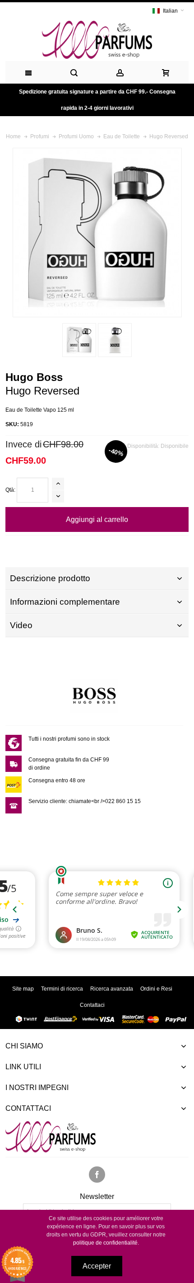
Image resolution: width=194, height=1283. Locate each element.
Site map (23, 989)
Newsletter (97, 1196)
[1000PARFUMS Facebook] (97, 1175)
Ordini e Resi (156, 989)
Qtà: (10, 490)
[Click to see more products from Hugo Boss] (94, 695)
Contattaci (92, 1005)
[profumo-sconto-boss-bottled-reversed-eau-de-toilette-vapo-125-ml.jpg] (79, 340)
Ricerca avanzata (111, 989)
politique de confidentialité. (106, 1243)
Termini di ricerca (62, 989)
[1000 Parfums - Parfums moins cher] (97, 40)
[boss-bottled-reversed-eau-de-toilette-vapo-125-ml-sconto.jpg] (115, 340)
